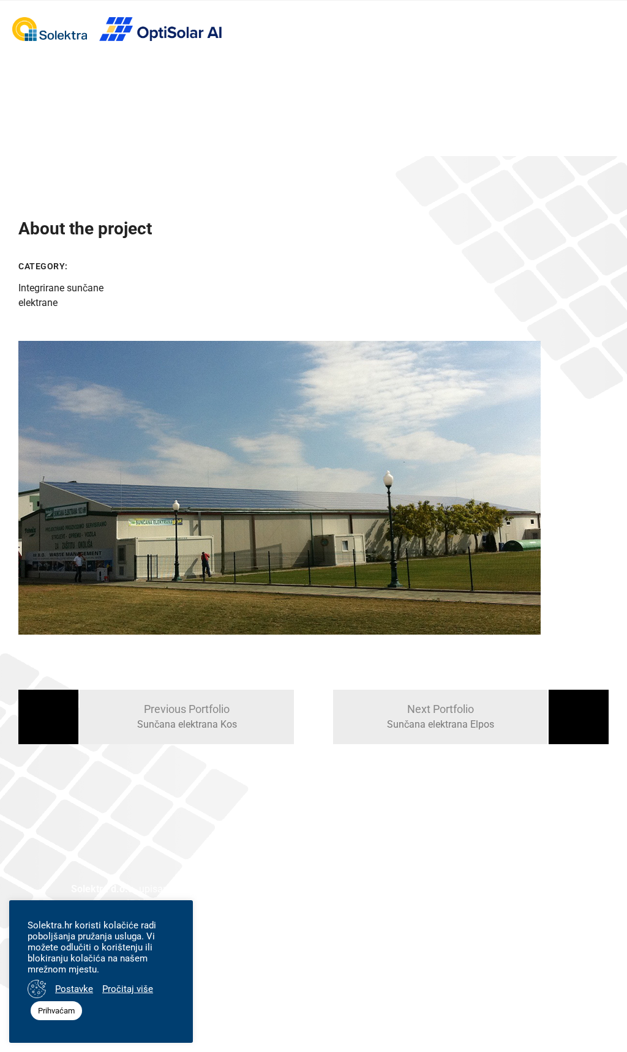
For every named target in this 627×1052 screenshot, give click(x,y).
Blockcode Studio (382, 1026)
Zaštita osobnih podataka (496, 957)
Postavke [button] (74, 988)
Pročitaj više (127, 988)
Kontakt (389, 957)
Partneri (254, 957)
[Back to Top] (601, 1014)
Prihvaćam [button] (56, 1010)
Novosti (321, 957)
